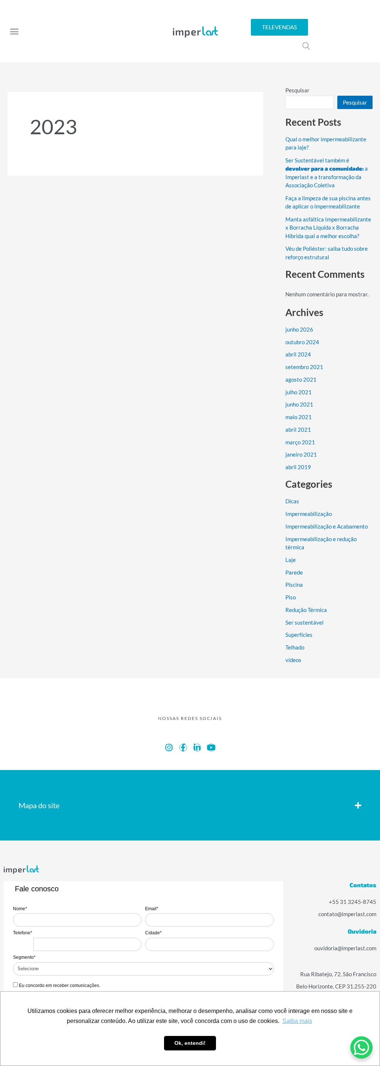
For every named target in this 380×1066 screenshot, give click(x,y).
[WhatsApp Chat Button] (361, 1047)
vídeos (293, 660)
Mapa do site (40, 805)
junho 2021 (299, 404)
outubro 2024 (302, 342)
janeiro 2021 (301, 454)
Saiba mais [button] (297, 1021)
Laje (290, 559)
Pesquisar (297, 90)
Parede (294, 572)
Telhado (295, 647)
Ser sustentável (304, 622)
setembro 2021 (304, 366)
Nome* (20, 908)
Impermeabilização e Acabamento (326, 526)
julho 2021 (298, 392)
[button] (14, 31)
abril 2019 (298, 467)
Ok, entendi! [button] (190, 1043)
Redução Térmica (306, 609)
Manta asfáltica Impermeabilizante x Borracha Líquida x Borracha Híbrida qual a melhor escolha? (328, 227)
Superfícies (299, 634)
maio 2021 (298, 417)
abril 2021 (298, 429)
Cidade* (153, 932)
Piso (291, 597)
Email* (151, 908)
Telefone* (22, 932)
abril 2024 (298, 354)
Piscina (294, 584)
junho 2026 (299, 329)
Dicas (292, 501)
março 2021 (300, 442)
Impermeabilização (308, 513)
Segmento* (24, 957)
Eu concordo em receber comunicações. (59, 985)
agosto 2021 (301, 379)
